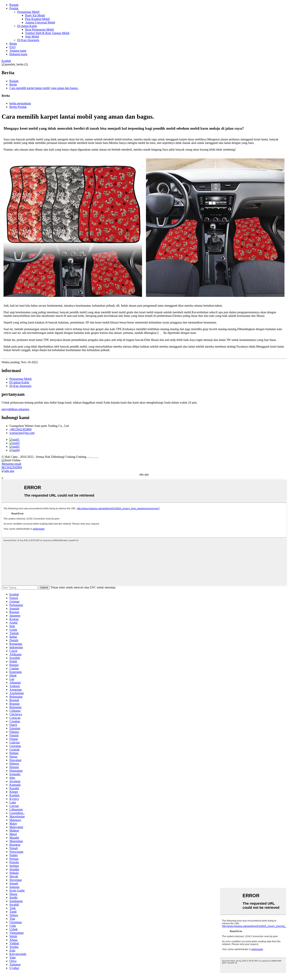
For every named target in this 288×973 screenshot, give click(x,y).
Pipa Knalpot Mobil (37, 19)
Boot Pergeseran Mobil (39, 29)
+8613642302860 (20, 429)
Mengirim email (11, 463)
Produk (13, 8)
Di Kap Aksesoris (28, 40)
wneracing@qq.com (21, 433)
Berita (13, 43)
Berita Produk (18, 106)
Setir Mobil (32, 36)
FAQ (12, 47)
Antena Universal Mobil (40, 22)
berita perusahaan (20, 103)
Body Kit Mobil (35, 15)
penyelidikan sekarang (15, 409)
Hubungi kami (18, 54)
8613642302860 (12, 467)
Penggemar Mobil (28, 12)
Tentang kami (17, 50)
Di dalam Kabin (27, 26)
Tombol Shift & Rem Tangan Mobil (47, 33)
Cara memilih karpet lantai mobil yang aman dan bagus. (43, 88)
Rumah (13, 4)
